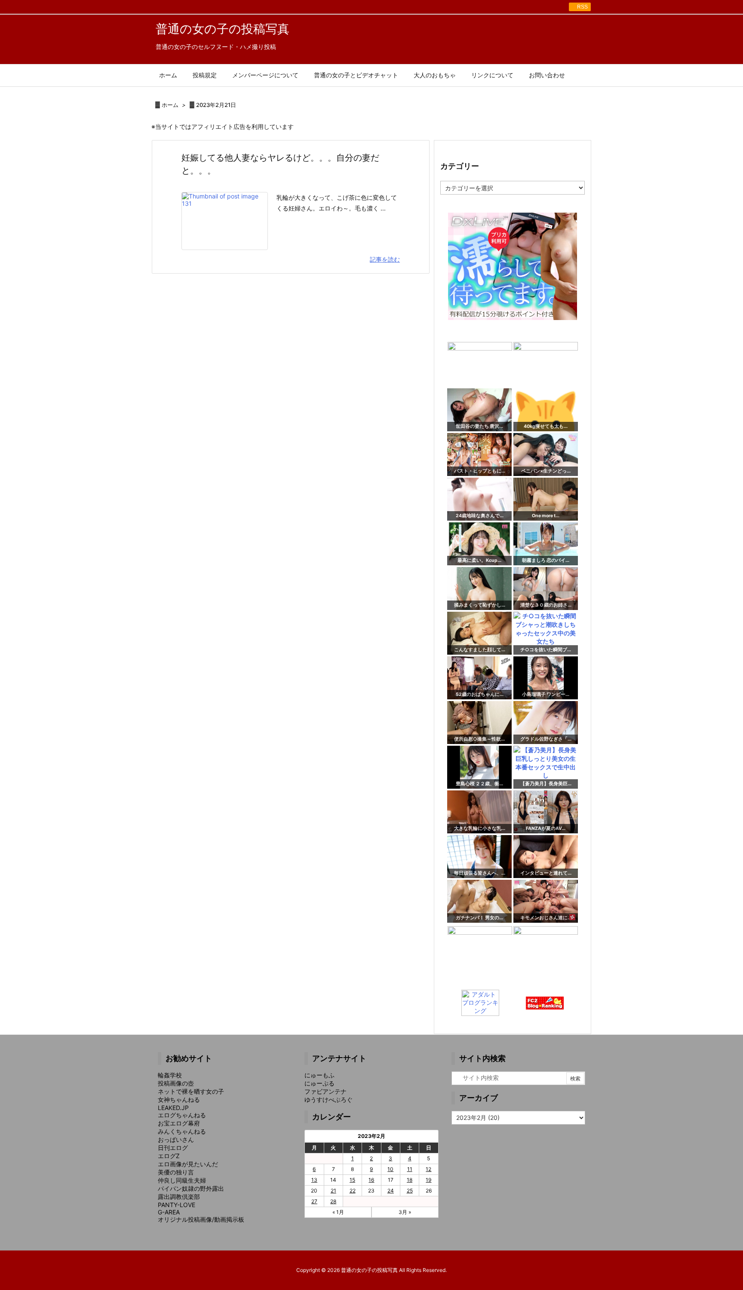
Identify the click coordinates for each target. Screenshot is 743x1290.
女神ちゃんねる (179, 1099)
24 (390, 1190)
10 (390, 1169)
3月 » (405, 1212)
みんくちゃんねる (182, 1131)
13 (314, 1180)
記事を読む (385, 259)
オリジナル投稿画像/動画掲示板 (201, 1219)
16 (371, 1180)
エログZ (169, 1155)
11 (409, 1169)
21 (333, 1190)
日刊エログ (173, 1147)
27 (314, 1201)
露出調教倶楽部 (179, 1196)
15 (352, 1180)
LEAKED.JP (173, 1107)
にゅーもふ (319, 1075)
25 (410, 1190)
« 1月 (338, 1212)
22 (353, 1190)
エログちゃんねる (182, 1115)
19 (428, 1180)
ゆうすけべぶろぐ (328, 1099)
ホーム (170, 104)
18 (409, 1180)
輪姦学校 (170, 1075)
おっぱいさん (176, 1139)
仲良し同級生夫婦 (182, 1180)
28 (333, 1201)
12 (428, 1169)
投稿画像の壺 (176, 1083)
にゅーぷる (319, 1083)
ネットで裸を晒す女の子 (191, 1091)
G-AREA (169, 1212)
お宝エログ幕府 (179, 1123)
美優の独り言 (176, 1172)
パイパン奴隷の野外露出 (191, 1188)
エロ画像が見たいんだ (188, 1164)
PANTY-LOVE (176, 1204)
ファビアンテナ (325, 1091)
